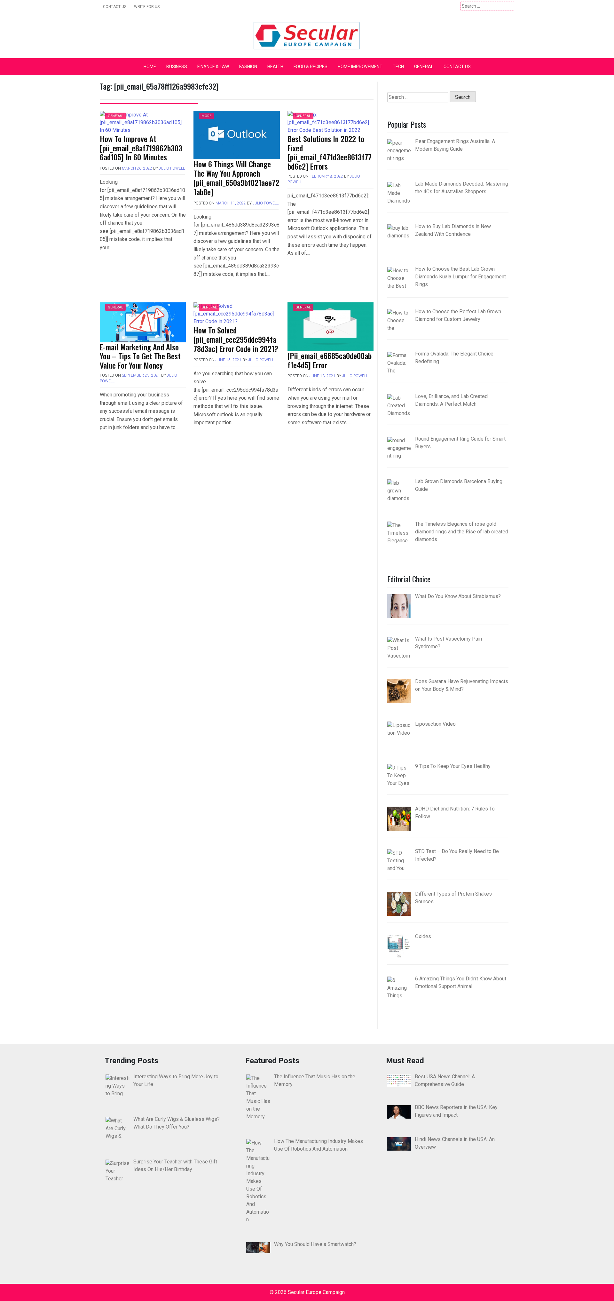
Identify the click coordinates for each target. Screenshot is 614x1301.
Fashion (248, 66)
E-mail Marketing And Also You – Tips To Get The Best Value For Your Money (140, 356)
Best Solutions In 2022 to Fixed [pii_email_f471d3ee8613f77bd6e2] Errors (329, 152)
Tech (398, 66)
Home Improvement (360, 66)
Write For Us (147, 6)
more (206, 116)
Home (150, 66)
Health (275, 66)
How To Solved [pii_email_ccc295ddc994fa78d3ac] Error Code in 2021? (235, 339)
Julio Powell (172, 168)
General (423, 66)
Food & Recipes (310, 66)
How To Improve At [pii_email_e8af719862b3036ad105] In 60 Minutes (141, 148)
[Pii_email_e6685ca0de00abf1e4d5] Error (329, 360)
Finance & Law (213, 66)
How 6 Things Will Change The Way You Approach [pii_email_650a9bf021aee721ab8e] (236, 177)
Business (176, 66)
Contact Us (114, 6)
